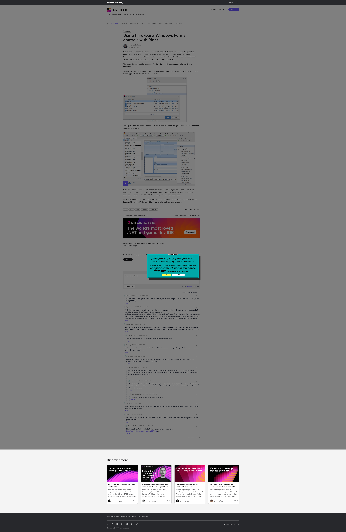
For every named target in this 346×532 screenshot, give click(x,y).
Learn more (176, 263)
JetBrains (123, 528)
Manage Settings (178, 275)
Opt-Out (185, 271)
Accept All (166, 275)
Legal (134, 516)
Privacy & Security (113, 516)
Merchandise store (232, 525)
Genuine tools (143, 516)
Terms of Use (183, 268)
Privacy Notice (169, 268)
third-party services (160, 270)
